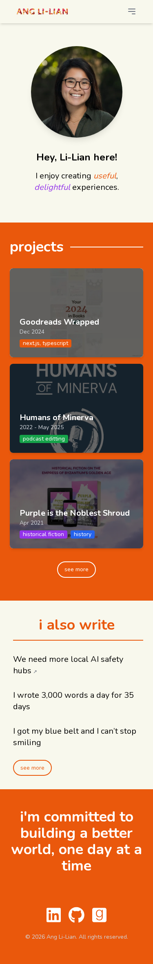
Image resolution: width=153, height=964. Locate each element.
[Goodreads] (99, 915)
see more (76, 569)
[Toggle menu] (138, 11)
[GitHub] (77, 915)
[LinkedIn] (54, 915)
